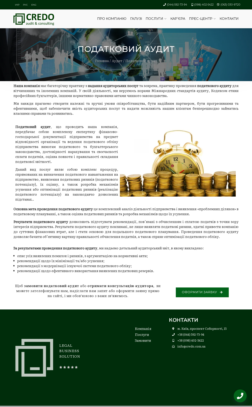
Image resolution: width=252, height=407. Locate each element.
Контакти (229, 19)
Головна (102, 60)
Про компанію (112, 19)
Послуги (154, 19)
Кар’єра (177, 19)
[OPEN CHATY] (240, 395)
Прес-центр (201, 19)
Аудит (117, 60)
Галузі (136, 19)
